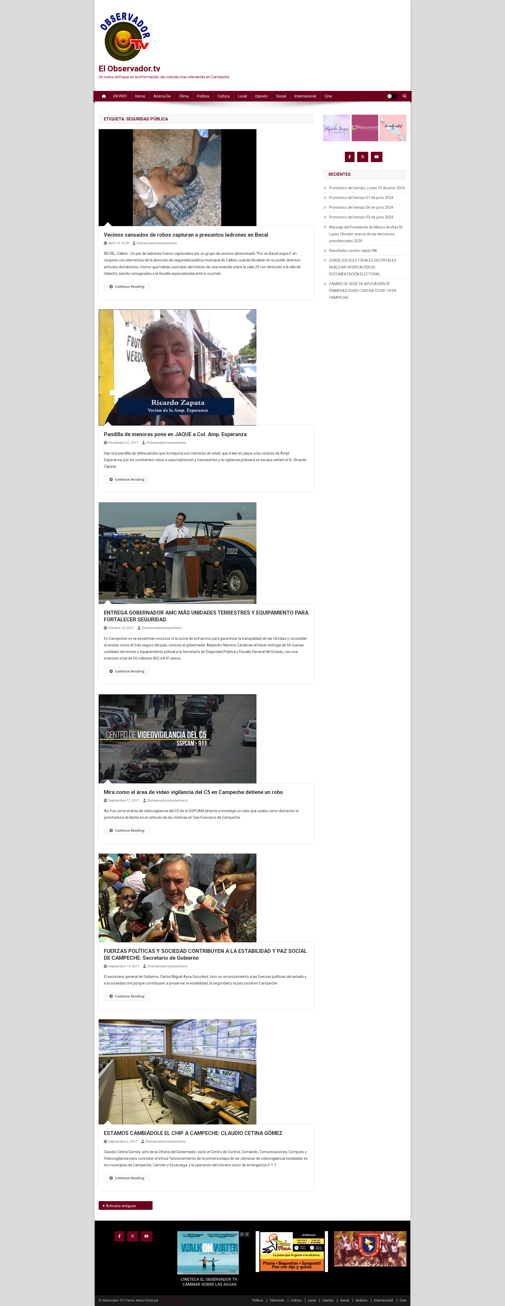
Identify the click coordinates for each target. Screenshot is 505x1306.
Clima (184, 96)
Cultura (224, 96)
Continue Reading (129, 287)
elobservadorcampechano (157, 243)
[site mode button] (392, 96)
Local (242, 96)
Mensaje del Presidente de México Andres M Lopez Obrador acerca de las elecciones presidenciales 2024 (365, 234)
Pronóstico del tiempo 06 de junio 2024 (361, 207)
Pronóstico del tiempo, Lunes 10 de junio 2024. (367, 188)
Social (281, 96)
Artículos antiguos (121, 1206)
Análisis (361, 1300)
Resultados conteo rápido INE (353, 250)
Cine (328, 96)
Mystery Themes (171, 1300)
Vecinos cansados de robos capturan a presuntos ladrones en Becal (186, 235)
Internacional (305, 96)
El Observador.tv (129, 69)
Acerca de (162, 96)
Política (203, 96)
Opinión (261, 96)
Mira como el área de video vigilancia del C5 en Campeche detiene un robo (193, 792)
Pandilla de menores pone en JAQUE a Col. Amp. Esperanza (175, 434)
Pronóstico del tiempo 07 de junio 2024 (361, 198)
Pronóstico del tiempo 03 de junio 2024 (361, 217)
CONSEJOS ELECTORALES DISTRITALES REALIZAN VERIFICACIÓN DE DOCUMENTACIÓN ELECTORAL (362, 267)
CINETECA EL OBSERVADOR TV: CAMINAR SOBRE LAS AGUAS (209, 1282)
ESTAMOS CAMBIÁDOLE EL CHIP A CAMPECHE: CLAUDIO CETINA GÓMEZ (193, 1133)
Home (140, 96)
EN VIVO (120, 96)
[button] (247, 1234)
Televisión (277, 1300)
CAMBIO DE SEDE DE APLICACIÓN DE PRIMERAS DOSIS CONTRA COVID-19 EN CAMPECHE (362, 291)
